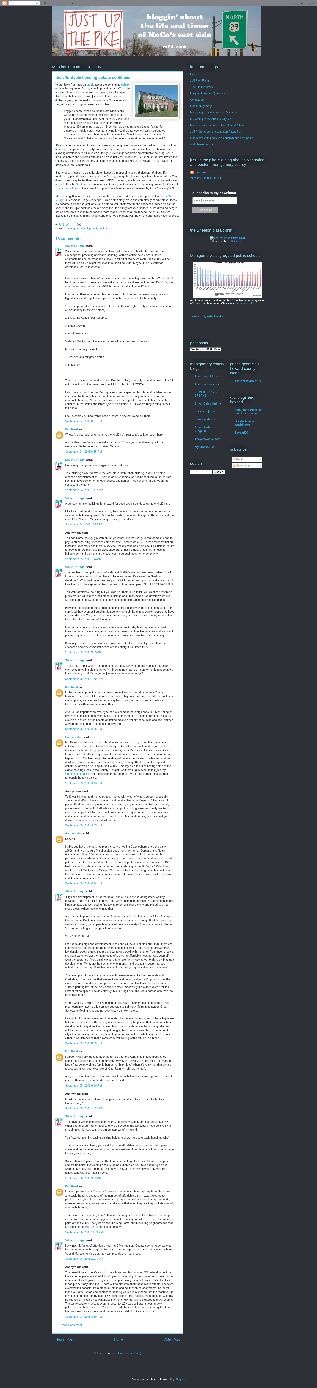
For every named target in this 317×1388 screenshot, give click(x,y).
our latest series (245, 303)
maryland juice (205, 411)
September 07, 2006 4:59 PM (83, 1316)
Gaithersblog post (76, 773)
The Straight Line (206, 376)
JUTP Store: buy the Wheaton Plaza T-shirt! (217, 131)
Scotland (81, 184)
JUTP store (235, 241)
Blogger (180, 1379)
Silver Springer (75, 245)
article (90, 84)
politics (103, 228)
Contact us (197, 99)
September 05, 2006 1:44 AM (83, 559)
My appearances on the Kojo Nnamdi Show (217, 125)
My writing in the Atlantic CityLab (210, 119)
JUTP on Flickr (199, 80)
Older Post (171, 1339)
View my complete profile (206, 177)
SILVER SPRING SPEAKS (206, 394)
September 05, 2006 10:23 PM (84, 1108)
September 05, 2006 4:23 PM (83, 825)
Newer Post (64, 1339)
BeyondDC (242, 432)
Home (118, 1339)
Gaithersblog (73, 737)
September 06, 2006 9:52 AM (83, 1178)
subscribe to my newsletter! (214, 193)
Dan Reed (71, 429)
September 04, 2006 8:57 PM (83, 421)
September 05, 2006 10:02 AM (84, 679)
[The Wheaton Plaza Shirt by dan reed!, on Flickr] (227, 238)
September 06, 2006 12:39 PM (84, 1258)
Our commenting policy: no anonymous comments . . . (224, 138)
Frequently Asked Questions (208, 93)
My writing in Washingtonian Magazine (214, 112)
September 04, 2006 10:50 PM (84, 524)
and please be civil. (202, 144)
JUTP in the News (201, 87)
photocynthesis (205, 419)
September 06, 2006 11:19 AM (84, 1232)
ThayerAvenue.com (207, 439)
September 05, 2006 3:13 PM (83, 783)
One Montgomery (201, 106)
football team (72, 188)
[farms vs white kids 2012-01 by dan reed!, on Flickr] (227, 297)
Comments (242, 465)
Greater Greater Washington (245, 423)
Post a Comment (71, 1325)
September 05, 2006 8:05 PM (83, 1043)
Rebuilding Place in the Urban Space (248, 411)
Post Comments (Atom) (126, 1353)
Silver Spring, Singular (204, 429)
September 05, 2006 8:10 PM (83, 1085)
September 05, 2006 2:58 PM (83, 729)
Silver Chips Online (208, 403)
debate (125, 84)
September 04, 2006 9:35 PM (83, 451)
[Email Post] (78, 224)
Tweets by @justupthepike (206, 316)
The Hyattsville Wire (248, 380)
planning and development (80, 228)
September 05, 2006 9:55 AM (83, 652)
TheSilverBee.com (207, 384)
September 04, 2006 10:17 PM (84, 490)
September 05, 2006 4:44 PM (83, 883)
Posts (239, 459)
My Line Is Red (205, 447)
